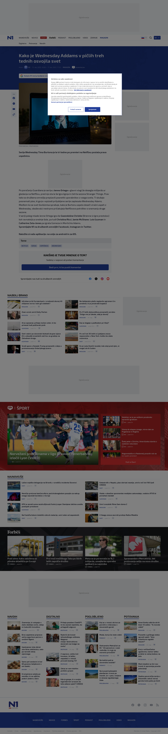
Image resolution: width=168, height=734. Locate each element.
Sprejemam (92, 109)
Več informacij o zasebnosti (82, 90)
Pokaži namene (75, 109)
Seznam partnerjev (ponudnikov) (61, 102)
